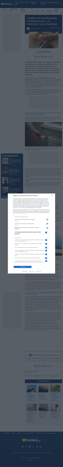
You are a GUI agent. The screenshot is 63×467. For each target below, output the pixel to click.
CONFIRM (22, 266)
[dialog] (31, 233)
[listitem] (31, 216)
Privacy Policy (38, 271)
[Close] (53, 196)
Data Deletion (24, 271)
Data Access (31, 271)
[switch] (46, 219)
